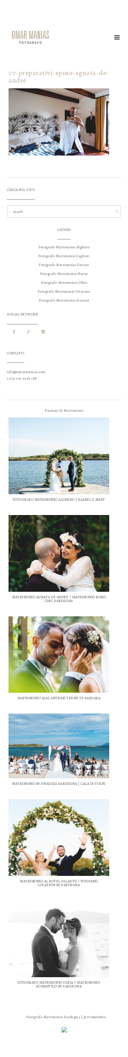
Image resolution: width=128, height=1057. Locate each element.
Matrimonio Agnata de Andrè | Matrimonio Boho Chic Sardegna (59, 598)
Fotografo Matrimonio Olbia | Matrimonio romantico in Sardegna (59, 984)
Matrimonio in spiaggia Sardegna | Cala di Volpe (59, 783)
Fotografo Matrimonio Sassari (64, 300)
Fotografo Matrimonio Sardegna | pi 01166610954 (66, 1016)
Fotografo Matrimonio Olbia (64, 282)
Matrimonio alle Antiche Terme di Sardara (58, 698)
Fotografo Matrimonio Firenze (64, 264)
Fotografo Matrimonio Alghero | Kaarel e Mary (59, 499)
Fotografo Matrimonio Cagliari (64, 256)
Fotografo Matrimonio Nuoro (64, 273)
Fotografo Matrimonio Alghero (64, 247)
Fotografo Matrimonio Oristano (64, 291)
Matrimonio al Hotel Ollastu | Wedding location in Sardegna (59, 883)
